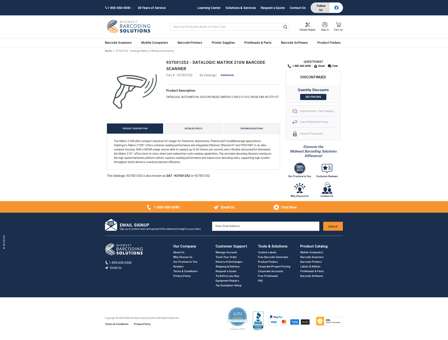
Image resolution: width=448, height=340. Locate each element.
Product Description (135, 128)
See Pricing (313, 96)
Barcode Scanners (118, 42)
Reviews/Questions (252, 128)
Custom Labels (267, 252)
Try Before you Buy (227, 276)
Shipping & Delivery (227, 266)
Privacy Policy (182, 276)
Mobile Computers (155, 42)
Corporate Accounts (270, 271)
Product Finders (329, 42)
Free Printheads (268, 276)
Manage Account (226, 252)
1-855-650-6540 (301, 66)
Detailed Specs (193, 128)
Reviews (178, 266)
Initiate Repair (308, 29)
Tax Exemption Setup (228, 285)
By (208, 75)
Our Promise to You (185, 261)
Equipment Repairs (227, 280)
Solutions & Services (241, 8)
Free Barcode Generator (273, 257)
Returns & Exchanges (229, 261)
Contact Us (298, 8)
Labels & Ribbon (310, 266)
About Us (178, 252)
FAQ (260, 280)
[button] (4, 242)
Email (321, 66)
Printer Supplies (224, 42)
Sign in (325, 29)
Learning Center (209, 8)
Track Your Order (226, 257)
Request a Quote (273, 8)
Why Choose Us (182, 257)
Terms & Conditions (185, 271)
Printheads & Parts (258, 42)
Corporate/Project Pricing (274, 266)
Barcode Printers (190, 42)
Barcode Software (294, 42)
